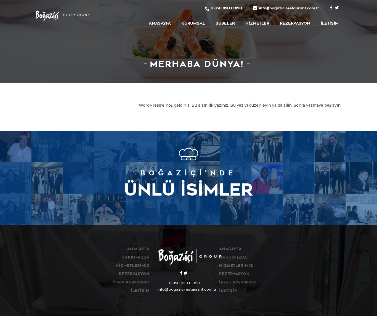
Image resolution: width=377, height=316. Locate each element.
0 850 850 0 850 (226, 8)
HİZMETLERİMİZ (133, 266)
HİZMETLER (257, 24)
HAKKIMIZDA (135, 257)
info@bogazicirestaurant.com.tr (289, 8)
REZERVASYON (295, 24)
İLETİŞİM (330, 24)
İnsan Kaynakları (131, 282)
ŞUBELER (225, 24)
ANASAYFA (160, 24)
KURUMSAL (193, 24)
